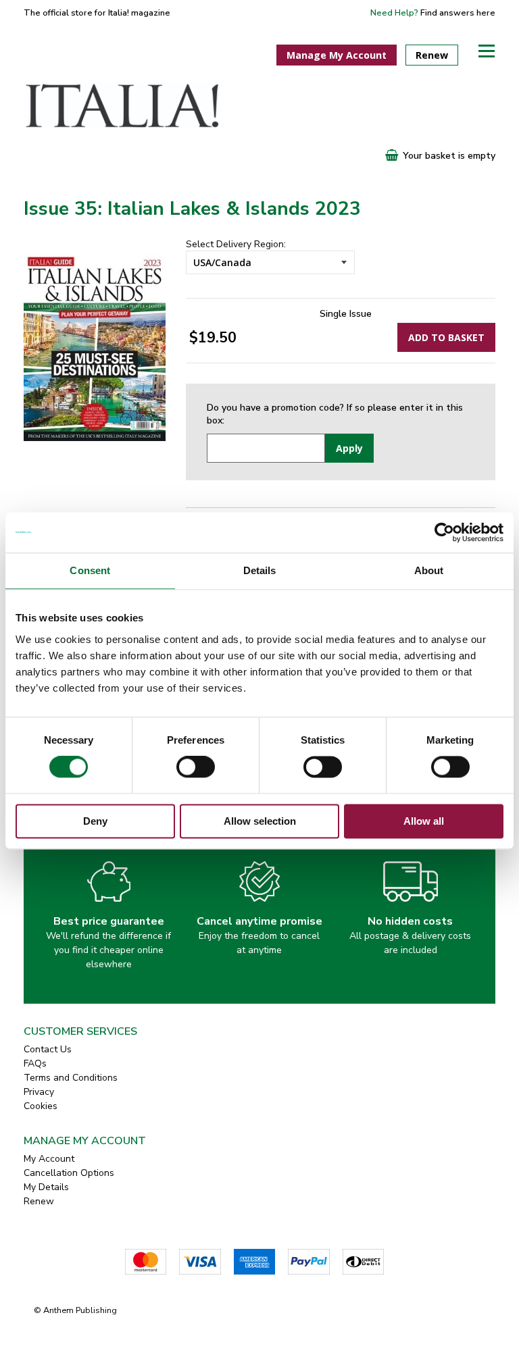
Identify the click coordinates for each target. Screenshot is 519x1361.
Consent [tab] (90, 570)
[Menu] (486, 50)
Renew (432, 55)
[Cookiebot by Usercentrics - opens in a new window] (444, 532)
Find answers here (457, 12)
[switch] (195, 767)
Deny (95, 821)
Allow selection (260, 821)
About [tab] (429, 570)
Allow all (423, 821)
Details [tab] (259, 570)
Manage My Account (337, 55)
